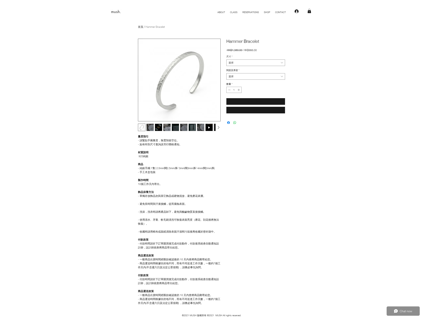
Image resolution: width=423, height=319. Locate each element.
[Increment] (239, 90)
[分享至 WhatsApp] (235, 123)
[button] (309, 11)
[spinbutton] (234, 90)
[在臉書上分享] (229, 123)
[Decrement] (229, 90)
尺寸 (229, 56)
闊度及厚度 (232, 70)
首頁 (140, 26)
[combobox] (255, 63)
